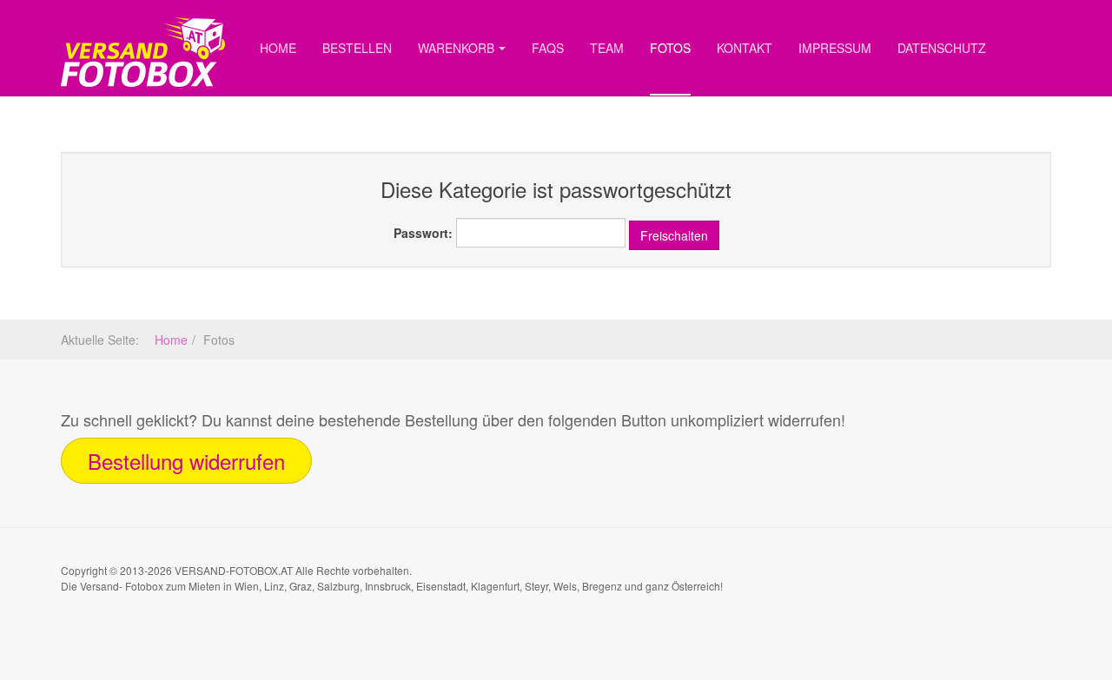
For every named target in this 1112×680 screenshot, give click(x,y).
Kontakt (744, 47)
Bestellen (357, 47)
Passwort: (423, 232)
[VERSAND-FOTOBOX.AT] (143, 24)
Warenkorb (456, 47)
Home (278, 47)
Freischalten (674, 235)
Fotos (670, 47)
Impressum (834, 47)
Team (607, 47)
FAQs (548, 47)
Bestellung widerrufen (186, 461)
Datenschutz (941, 47)
